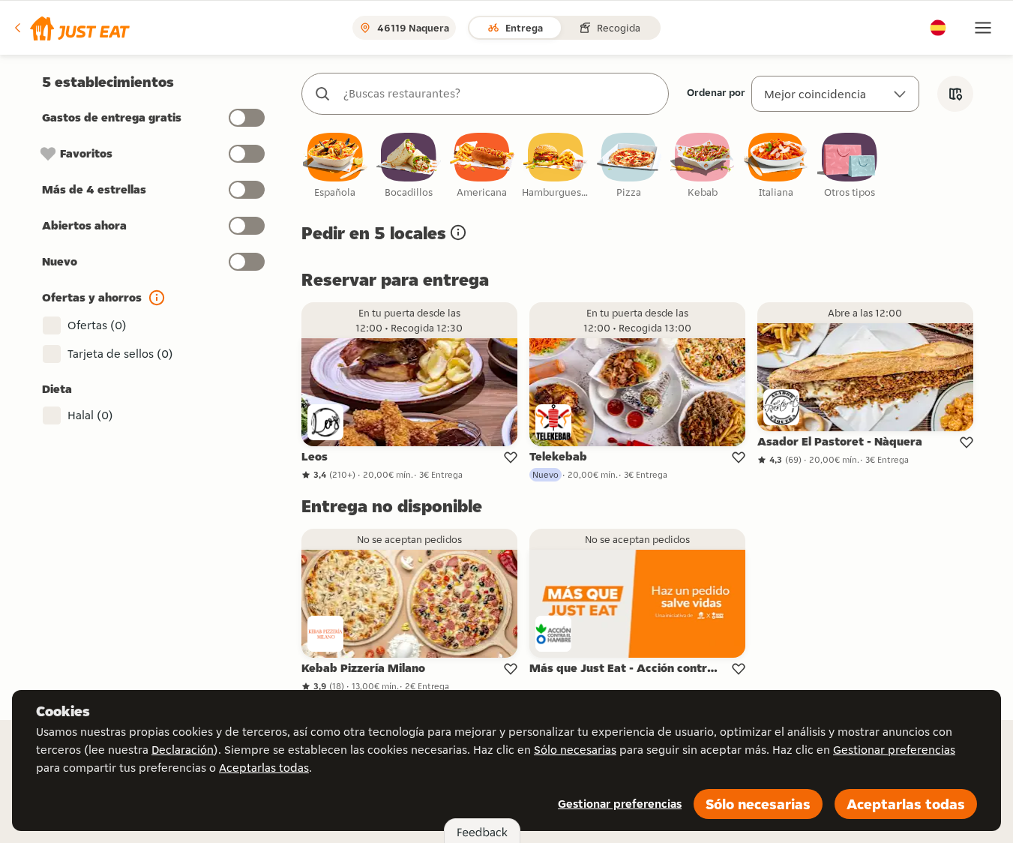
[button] (71, 28)
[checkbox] (335, 166)
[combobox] (500, 94)
